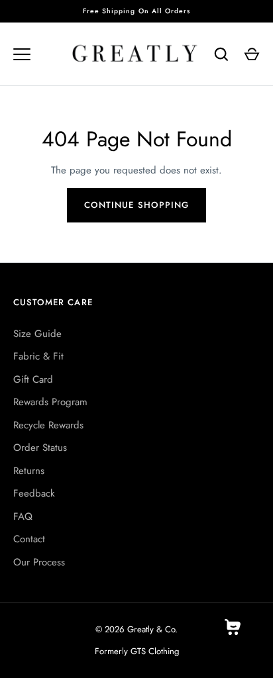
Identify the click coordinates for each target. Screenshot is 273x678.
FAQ (22, 516)
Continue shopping (136, 205)
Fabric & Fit (38, 356)
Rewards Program (50, 402)
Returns (28, 470)
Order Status (40, 447)
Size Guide (37, 333)
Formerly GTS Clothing (137, 651)
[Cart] (251, 54)
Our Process (39, 562)
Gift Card (33, 379)
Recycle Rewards (48, 425)
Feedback (34, 493)
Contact (29, 539)
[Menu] (21, 54)
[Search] (221, 54)
